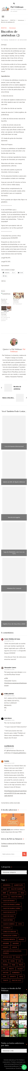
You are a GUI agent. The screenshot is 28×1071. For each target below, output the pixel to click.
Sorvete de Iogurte (14, 517)
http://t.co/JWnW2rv (19, 753)
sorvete (13, 976)
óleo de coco (16, 980)
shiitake (5, 973)
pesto (21, 965)
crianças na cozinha (10, 935)
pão (4, 969)
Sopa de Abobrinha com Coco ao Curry (14, 552)
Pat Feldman (17, 7)
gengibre (6, 943)
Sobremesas (12, 28)
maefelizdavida (9, 746)
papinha (5, 965)
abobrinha (6, 885)
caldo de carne (16, 897)
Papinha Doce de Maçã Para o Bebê (14, 624)
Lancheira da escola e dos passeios (12, 952)
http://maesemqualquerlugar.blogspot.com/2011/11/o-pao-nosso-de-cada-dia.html (15, 793)
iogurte (5, 947)
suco (21, 976)
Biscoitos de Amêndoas (16, 300)
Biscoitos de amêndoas (4, 300)
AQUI (21, 85)
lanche (14, 947)
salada (20, 969)
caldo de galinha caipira (11, 908)
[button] (5, 998)
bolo (22, 893)
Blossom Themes (19, 1066)
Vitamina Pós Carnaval (14, 588)
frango (21, 939)
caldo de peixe (8, 920)
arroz (5, 889)
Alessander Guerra (10, 667)
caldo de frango (9, 901)
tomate (5, 980)
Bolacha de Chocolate (4, 313)
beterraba (13, 893)
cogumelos (6, 928)
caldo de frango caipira (11, 904)
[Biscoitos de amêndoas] (6, 296)
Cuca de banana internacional (14, 446)
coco (20, 924)
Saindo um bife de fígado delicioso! (14, 482)
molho (18, 957)
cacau (5, 897)
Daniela (6, 761)
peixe (13, 965)
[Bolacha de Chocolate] (6, 309)
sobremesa (16, 973)
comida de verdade (9, 932)
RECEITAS (4, 28)
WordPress (19, 1068)
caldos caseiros (8, 924)
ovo (19, 961)
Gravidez (16, 943)
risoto (11, 969)
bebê (4, 893)
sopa (4, 976)
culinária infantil (9, 939)
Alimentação (18, 885)
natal (5, 961)
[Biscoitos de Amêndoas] (18, 296)
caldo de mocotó (9, 912)
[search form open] (14, 3)
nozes (13, 961)
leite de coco (7, 957)
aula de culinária (17, 889)
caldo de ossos (8, 916)
